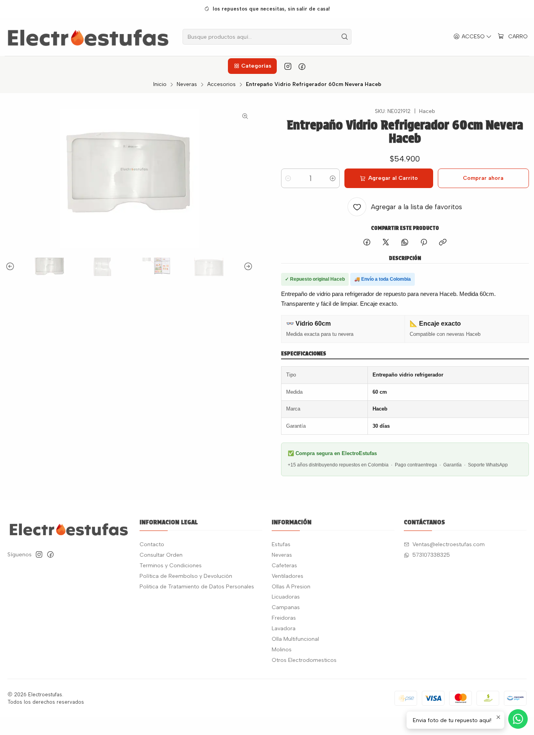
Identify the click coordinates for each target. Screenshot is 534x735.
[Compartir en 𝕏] (385, 243)
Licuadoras (286, 596)
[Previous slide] (11, 267)
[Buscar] (344, 37)
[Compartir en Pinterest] (423, 243)
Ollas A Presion (291, 586)
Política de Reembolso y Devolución (186, 576)
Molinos (282, 649)
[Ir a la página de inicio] (88, 37)
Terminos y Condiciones (171, 565)
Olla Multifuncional (295, 639)
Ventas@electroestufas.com (448, 544)
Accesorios (221, 84)
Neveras (187, 84)
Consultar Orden (161, 555)
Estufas (281, 544)
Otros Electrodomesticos (304, 660)
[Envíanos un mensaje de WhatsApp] (518, 719)
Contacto (152, 544)
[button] (252, 66)
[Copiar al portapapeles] (442, 243)
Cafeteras (284, 565)
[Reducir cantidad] (288, 178)
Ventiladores (287, 576)
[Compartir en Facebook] (366, 243)
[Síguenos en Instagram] (288, 66)
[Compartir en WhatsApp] (404, 243)
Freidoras (284, 618)
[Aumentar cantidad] (332, 178)
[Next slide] (247, 267)
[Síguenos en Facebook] (302, 66)
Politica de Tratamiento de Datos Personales (197, 586)
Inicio (160, 84)
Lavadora (284, 628)
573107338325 (431, 555)
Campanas (286, 607)
